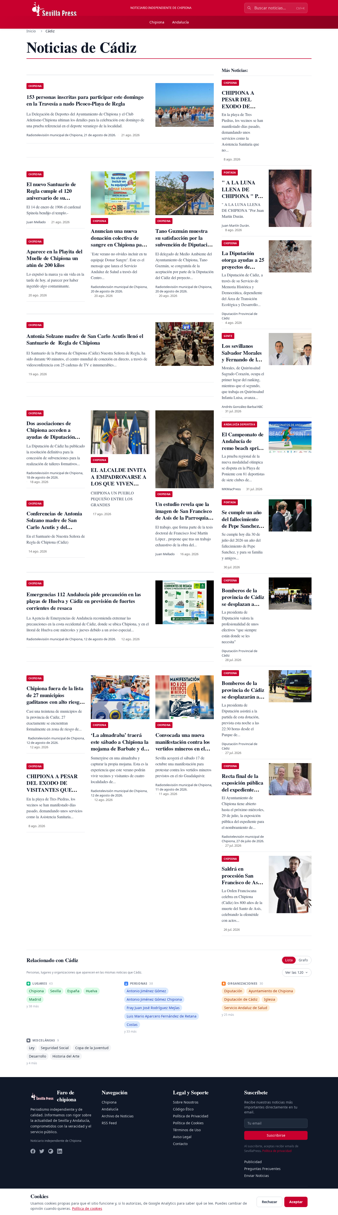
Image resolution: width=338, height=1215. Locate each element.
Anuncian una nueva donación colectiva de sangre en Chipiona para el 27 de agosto (118, 241)
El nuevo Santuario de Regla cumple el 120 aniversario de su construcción (51, 194)
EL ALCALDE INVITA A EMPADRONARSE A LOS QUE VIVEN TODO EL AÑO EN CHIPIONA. (118, 483)
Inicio (31, 31)
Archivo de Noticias (118, 1116)
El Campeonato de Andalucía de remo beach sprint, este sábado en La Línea (243, 447)
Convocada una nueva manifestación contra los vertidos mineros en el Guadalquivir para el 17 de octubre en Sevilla (182, 748)
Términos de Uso (187, 1129)
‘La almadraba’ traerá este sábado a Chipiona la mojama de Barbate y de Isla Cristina (119, 745)
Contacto (180, 1143)
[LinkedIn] (59, 1151)
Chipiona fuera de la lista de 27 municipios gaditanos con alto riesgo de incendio (54, 698)
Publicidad (253, 1161)
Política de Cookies (188, 1123)
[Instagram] (50, 1151)
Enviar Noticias (256, 1175)
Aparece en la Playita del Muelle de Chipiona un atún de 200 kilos (54, 258)
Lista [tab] (289, 960)
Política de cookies (87, 1208)
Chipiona (156, 22)
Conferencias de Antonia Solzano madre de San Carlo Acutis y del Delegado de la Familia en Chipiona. (55, 527)
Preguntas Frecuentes (262, 1168)
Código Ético (183, 1109)
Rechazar (269, 1201)
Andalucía (180, 22)
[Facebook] (32, 1151)
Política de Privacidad (190, 1116)
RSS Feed (109, 1123)
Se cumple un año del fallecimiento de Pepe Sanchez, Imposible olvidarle (242, 525)
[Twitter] (41, 1151)
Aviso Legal (182, 1136)
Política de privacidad (276, 1151)
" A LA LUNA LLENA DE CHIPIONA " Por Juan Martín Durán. (242, 196)
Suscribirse (276, 1135)
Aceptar (296, 1201)
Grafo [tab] (303, 960)
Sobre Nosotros (185, 1102)
